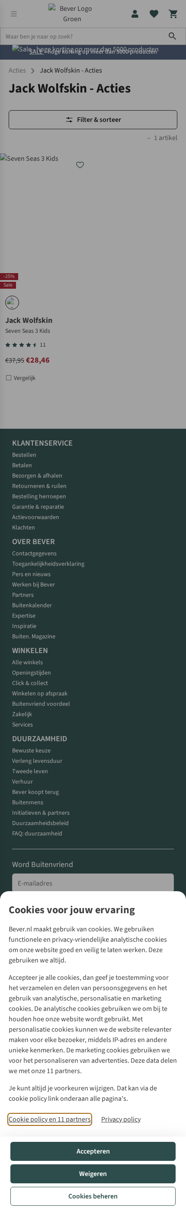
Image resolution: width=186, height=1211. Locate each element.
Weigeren (93, 1174)
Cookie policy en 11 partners (50, 1119)
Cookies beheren (93, 1196)
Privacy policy (121, 1119)
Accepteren (93, 1151)
